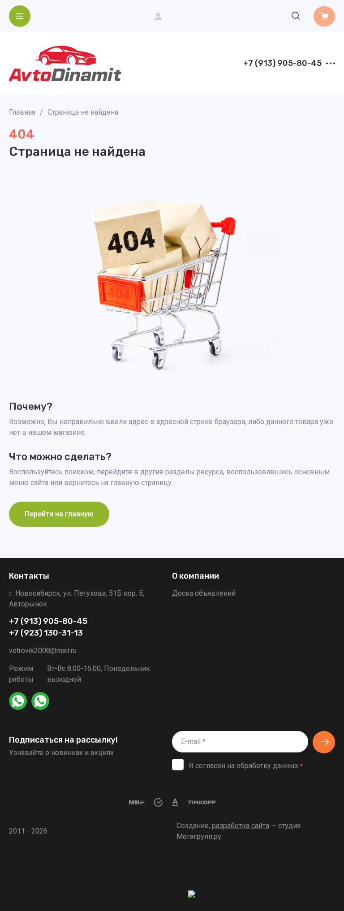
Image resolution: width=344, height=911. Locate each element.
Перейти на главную (59, 514)
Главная (22, 112)
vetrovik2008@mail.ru (43, 650)
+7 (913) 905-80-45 (282, 63)
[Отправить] (324, 742)
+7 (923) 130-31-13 (46, 633)
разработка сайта (240, 825)
